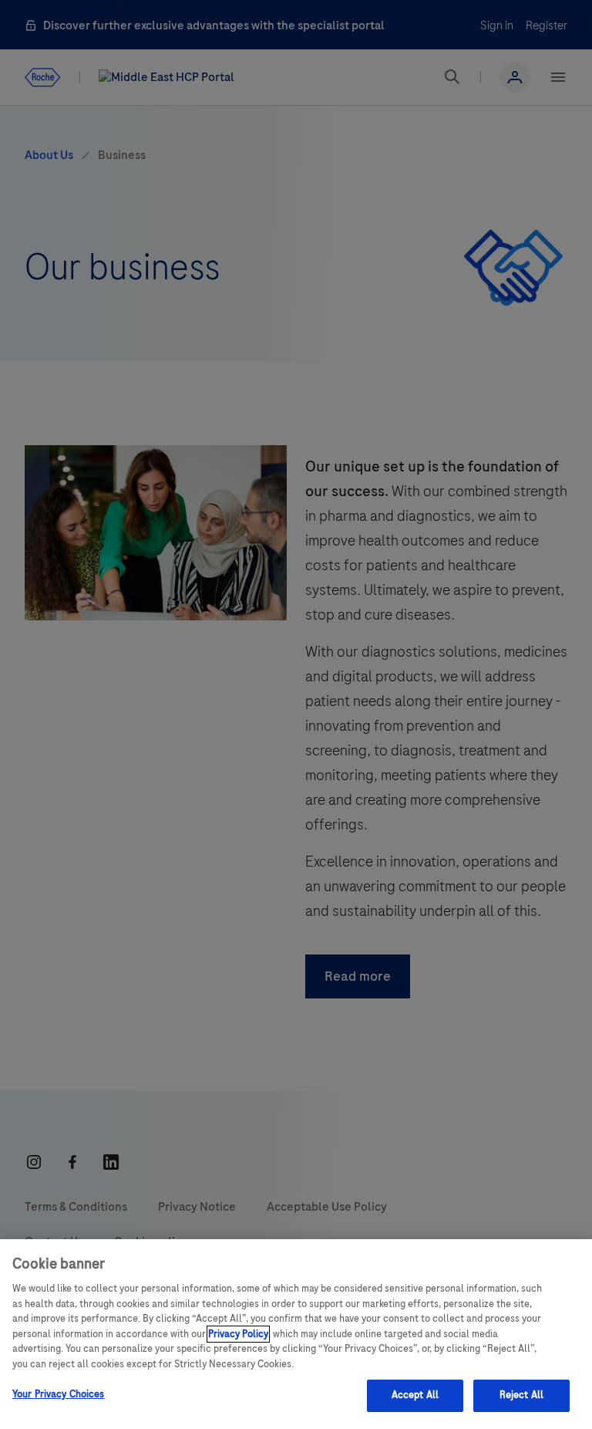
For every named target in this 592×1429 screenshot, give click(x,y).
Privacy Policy (238, 1334)
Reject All (521, 1395)
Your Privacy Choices (58, 1394)
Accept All (415, 1395)
